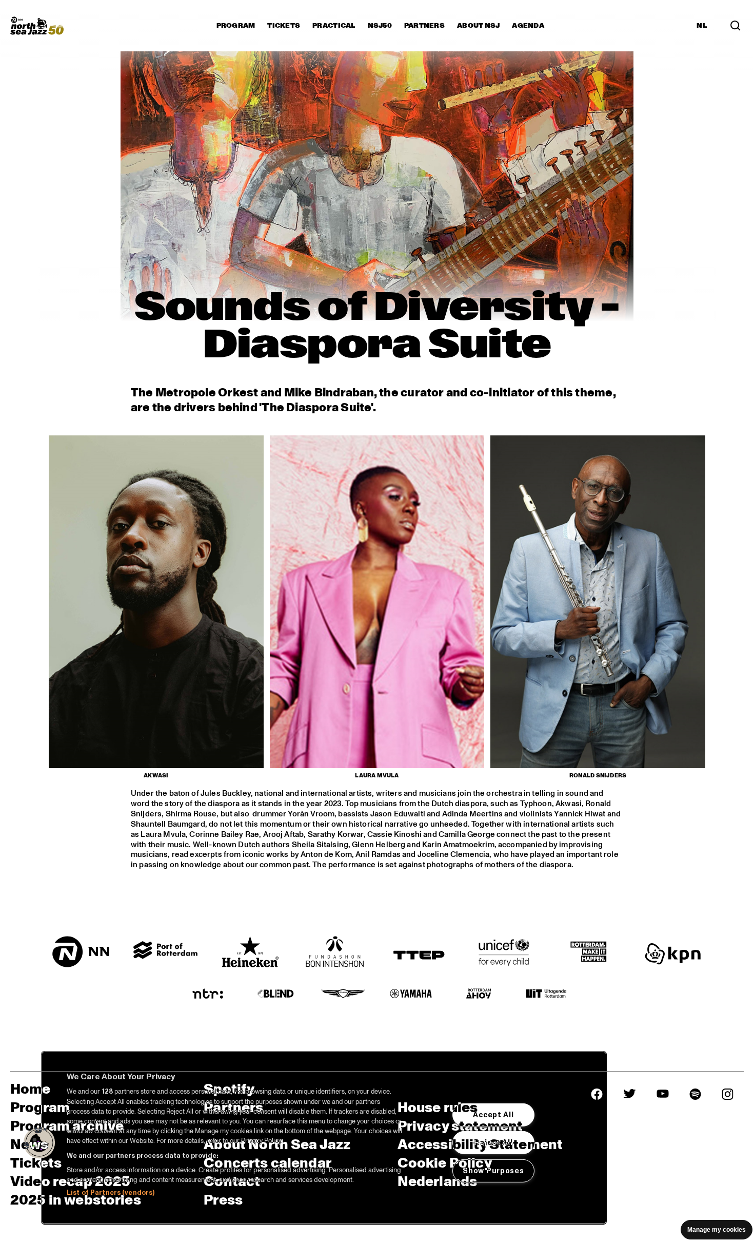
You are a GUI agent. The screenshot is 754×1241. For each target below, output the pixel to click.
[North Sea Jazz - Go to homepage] (37, 26)
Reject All (493, 1142)
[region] (324, 1138)
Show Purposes (493, 1171)
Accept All (493, 1115)
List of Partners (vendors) (110, 1192)
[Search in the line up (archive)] (735, 25)
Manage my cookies (716, 1229)
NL (702, 25)
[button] (39, 1143)
